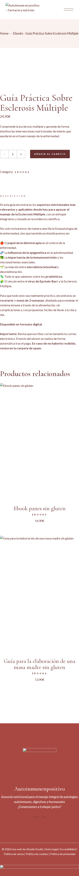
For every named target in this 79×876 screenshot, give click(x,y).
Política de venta (14, 854)
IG (35, 816)
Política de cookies (37, 854)
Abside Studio (34, 849)
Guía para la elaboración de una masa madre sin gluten (39, 664)
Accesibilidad (68, 849)
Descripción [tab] (13, 196)
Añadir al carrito (50, 153)
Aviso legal (51, 849)
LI (44, 816)
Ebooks (22, 172)
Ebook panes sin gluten (39, 508)
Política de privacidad (62, 854)
